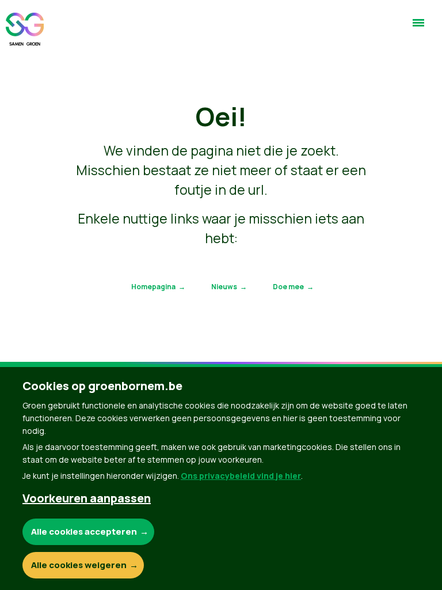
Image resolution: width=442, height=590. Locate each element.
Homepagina (153, 287)
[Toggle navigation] (418, 27)
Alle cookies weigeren (79, 565)
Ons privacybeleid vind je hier (241, 475)
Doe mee (288, 287)
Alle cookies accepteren (84, 531)
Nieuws (224, 287)
